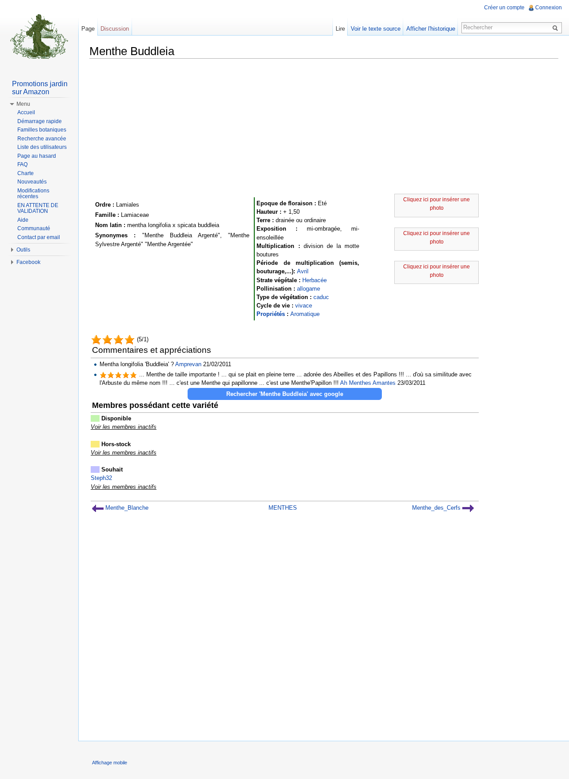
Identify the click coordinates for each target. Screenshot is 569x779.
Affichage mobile (109, 762)
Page (88, 28)
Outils (23, 250)
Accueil (26, 112)
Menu (23, 104)
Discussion (114, 28)
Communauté (33, 228)
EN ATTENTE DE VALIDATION (37, 208)
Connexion (548, 7)
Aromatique (305, 314)
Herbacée (314, 280)
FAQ (22, 164)
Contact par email (38, 237)
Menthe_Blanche (126, 507)
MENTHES (282, 507)
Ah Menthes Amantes (368, 383)
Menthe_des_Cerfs (437, 507)
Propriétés (270, 314)
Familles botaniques (41, 130)
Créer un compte (504, 7)
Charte (25, 173)
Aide (22, 220)
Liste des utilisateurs (42, 147)
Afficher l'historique (430, 28)
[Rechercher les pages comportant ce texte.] (556, 27)
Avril (303, 271)
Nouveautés (32, 182)
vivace (303, 305)
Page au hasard (36, 156)
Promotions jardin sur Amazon (40, 88)
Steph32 (101, 478)
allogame (308, 288)
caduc (321, 297)
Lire (340, 28)
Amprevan (188, 364)
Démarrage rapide (39, 121)
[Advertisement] (323, 127)
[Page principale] (39, 35)
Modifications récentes (33, 194)
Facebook (28, 262)
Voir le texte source (376, 28)
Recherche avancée (41, 139)
